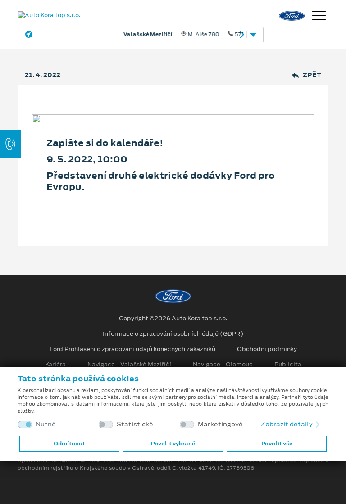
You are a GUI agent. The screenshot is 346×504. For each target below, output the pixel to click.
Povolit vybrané (173, 443)
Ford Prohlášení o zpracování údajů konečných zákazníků (132, 349)
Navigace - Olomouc (223, 365)
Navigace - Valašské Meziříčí (129, 365)
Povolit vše (276, 443)
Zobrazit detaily (287, 424)
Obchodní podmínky (267, 349)
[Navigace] (319, 17)
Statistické (135, 424)
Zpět (312, 75)
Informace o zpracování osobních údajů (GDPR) (173, 334)
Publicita (287, 365)
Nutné (46, 424)
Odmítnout (69, 443)
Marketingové (220, 424)
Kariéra (55, 365)
